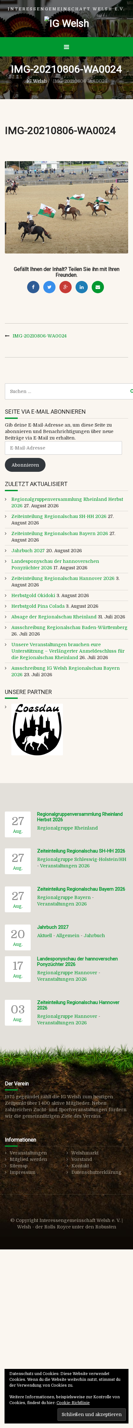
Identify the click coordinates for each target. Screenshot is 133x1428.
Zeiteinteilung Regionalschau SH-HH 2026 (59, 516)
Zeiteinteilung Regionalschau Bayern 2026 (59, 533)
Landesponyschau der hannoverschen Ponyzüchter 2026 (77, 961)
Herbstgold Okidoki (33, 595)
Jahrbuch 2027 (28, 550)
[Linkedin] (82, 287)
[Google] (65, 287)
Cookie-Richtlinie (73, 1403)
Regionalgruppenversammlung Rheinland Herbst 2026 (80, 817)
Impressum (23, 1172)
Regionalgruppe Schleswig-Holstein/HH (81, 859)
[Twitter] (49, 287)
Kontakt (80, 1165)
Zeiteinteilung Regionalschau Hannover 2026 (63, 578)
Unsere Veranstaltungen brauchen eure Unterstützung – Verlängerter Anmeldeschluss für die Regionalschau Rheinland (68, 651)
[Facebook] (33, 287)
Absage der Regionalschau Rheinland (54, 616)
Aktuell (44, 935)
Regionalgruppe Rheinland (67, 828)
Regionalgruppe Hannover (67, 972)
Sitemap (18, 1165)
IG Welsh (36, 81)
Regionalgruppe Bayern (64, 897)
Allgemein (67, 935)
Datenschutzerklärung (96, 1172)
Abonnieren (25, 465)
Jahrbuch (94, 935)
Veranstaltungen (28, 1152)
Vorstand (81, 1159)
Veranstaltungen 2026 (65, 865)
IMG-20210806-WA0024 (39, 335)
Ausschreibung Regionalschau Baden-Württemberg (69, 627)
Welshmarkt (84, 1152)
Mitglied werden (28, 1159)
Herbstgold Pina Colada (38, 606)
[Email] (98, 287)
